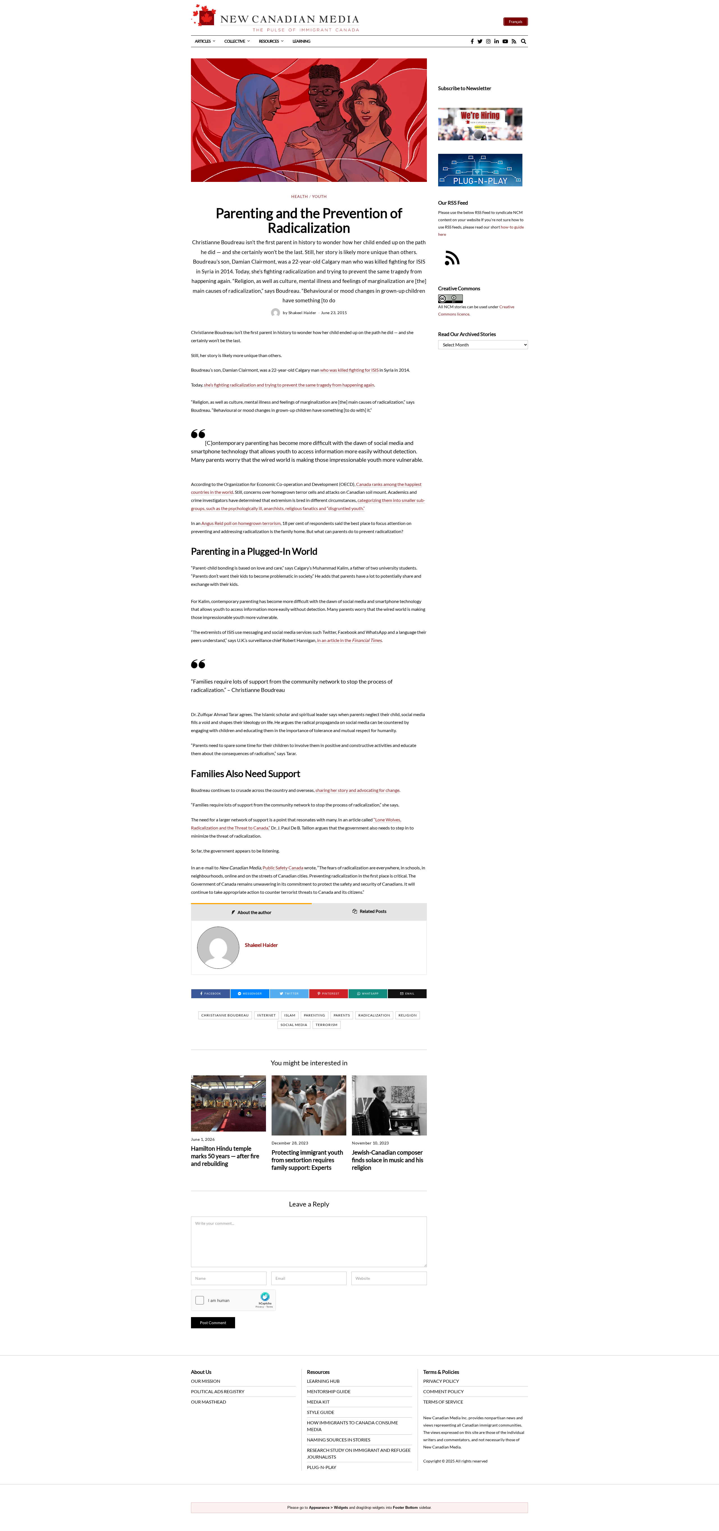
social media (294, 1025)
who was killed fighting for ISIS (349, 370)
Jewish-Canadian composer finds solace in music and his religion (387, 1160)
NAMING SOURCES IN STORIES (338, 1439)
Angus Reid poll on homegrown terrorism (241, 523)
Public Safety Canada (283, 867)
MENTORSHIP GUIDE (329, 1391)
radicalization (374, 1015)
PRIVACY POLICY (441, 1381)
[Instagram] (488, 41)
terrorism (327, 1025)
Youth (319, 196)
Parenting (314, 1015)
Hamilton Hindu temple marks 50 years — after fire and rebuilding (225, 1156)
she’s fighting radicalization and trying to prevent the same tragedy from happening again (289, 384)
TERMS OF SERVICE (443, 1401)
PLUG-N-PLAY (321, 1467)
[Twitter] (480, 41)
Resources (269, 41)
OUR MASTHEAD (208, 1401)
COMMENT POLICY (443, 1391)
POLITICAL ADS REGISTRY (217, 1391)
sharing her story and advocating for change (357, 790)
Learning (301, 41)
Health (299, 196)
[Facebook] (472, 41)
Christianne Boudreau (225, 1015)
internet (266, 1015)
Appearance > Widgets (328, 1507)
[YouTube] (505, 41)
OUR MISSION (205, 1381)
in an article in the (349, 640)
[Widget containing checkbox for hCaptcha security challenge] (233, 1300)
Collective (234, 41)
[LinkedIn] (496, 41)
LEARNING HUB (323, 1381)
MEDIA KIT (318, 1401)
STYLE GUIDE (320, 1412)
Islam (289, 1015)
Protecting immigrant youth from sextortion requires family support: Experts (307, 1160)
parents (342, 1015)
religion (408, 1015)
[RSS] (514, 41)
